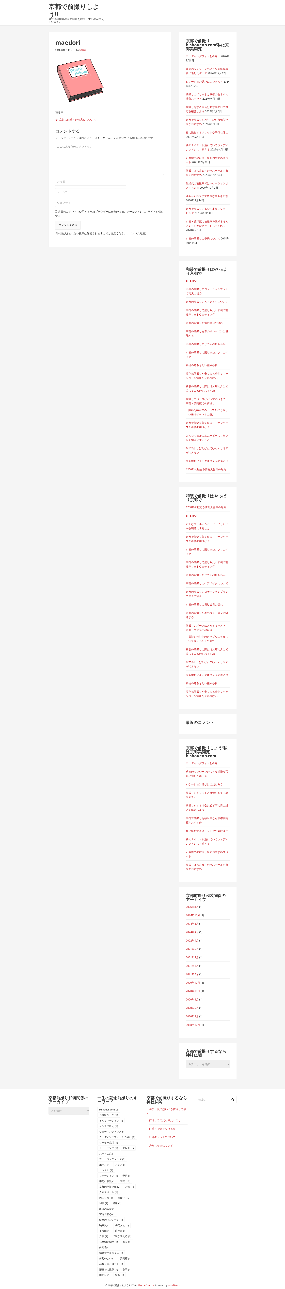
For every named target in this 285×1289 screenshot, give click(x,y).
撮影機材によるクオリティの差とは (207, 461)
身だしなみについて (161, 1145)
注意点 (120, 1230)
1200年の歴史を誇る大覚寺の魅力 (206, 469)
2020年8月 (192, 999)
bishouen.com (109, 1109)
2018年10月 (193, 1025)
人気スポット (108, 1192)
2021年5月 (192, 957)
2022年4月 (192, 940)
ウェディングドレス (112, 1131)
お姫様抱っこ (108, 1115)
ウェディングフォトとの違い (203, 56)
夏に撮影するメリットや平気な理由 (207, 132)
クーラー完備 (108, 1142)
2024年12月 (193, 915)
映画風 (105, 1225)
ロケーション (108, 1175)
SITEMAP (191, 280)
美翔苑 (125, 1258)
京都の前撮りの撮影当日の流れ (204, 323)
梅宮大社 (122, 1225)
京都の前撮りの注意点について (77, 119)
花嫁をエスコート (111, 1263)
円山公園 (106, 1197)
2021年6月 (192, 949)
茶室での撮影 (108, 1269)
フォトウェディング (112, 1159)
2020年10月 (193, 991)
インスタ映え (108, 1126)
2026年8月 (192, 907)
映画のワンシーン (111, 1219)
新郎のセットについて (162, 1137)
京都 (125, 1181)
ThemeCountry (146, 1285)
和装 (103, 1203)
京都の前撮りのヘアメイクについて (207, 302)
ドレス (128, 1148)
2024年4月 (192, 932)
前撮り (124, 1197)
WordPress (174, 1285)
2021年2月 (192, 974)
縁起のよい (107, 1258)
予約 (127, 1175)
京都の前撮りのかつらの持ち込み (205, 344)
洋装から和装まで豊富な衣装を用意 (207, 196)
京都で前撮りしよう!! (73, 10)
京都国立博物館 (109, 1186)
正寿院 (105, 1230)
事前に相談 (107, 1181)
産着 (127, 1241)
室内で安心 (107, 1214)
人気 (129, 1186)
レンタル (106, 1170)
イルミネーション (111, 1120)
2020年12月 (193, 982)
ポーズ (105, 1164)
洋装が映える (122, 1236)
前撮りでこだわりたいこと (165, 1120)
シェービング (108, 1148)
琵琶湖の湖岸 (108, 1241)
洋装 (103, 1236)
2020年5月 (192, 1016)
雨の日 (105, 1274)
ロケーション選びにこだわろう (204, 81)
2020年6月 (192, 1008)
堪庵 (117, 1203)
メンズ (120, 1164)
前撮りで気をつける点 (162, 1128)
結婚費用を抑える (111, 1252)
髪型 (119, 1274)
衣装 (127, 1269)
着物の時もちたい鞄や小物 (202, 365)
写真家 (82, 50)
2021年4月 (192, 966)
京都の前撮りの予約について (203, 238)
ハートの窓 (107, 1153)
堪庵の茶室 (107, 1208)
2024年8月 (192, 924)
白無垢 (105, 1247)
